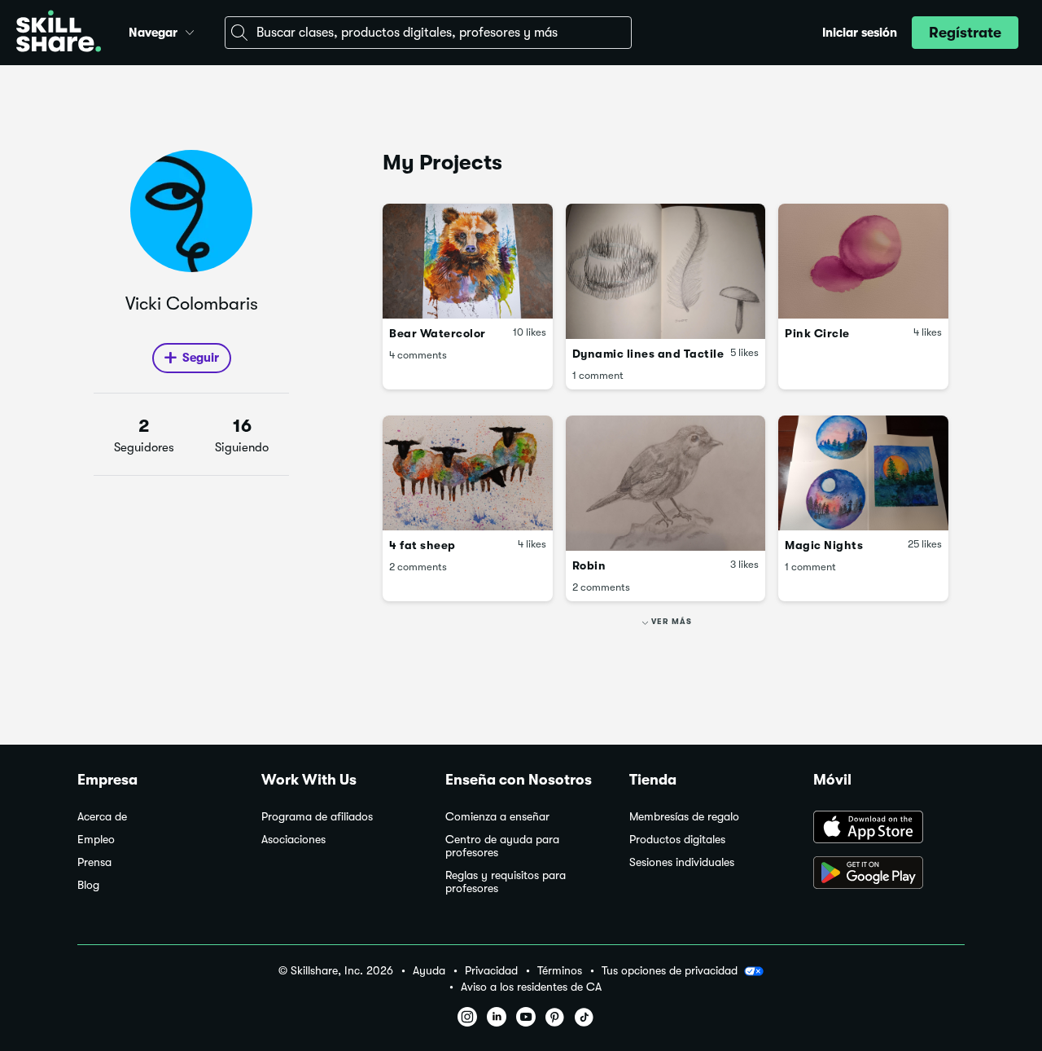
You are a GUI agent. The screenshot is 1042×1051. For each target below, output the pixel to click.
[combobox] (428, 32)
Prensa (94, 862)
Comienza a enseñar (497, 817)
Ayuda (429, 971)
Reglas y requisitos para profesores (505, 882)
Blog (88, 885)
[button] (190, 30)
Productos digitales (677, 839)
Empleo (96, 839)
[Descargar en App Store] (889, 829)
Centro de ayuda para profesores (502, 846)
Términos (559, 971)
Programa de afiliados (317, 817)
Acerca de (102, 817)
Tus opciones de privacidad (670, 970)
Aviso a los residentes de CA (531, 987)
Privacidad (491, 971)
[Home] (58, 33)
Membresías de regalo (684, 817)
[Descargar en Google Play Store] (889, 874)
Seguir (200, 357)
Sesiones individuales (681, 862)
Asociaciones (293, 839)
